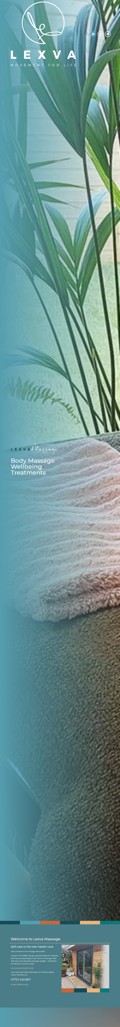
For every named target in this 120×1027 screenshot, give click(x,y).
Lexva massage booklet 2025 (22, 968)
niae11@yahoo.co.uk (20, 984)
